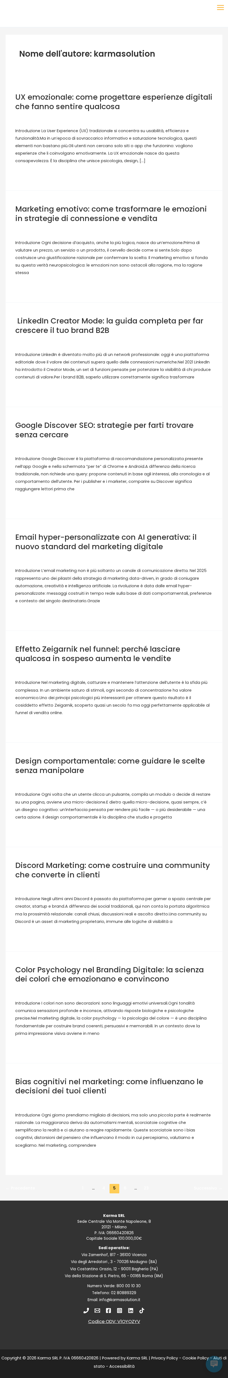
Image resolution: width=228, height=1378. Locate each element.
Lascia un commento (39, 118)
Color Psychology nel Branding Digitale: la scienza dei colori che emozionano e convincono (109, 974)
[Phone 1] (86, 1310)
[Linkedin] (130, 1310)
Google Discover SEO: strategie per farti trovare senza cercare (104, 430)
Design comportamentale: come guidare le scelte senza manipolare (110, 765)
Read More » (27, 175)
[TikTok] (142, 1310)
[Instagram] (119, 1310)
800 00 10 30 (129, 1286)
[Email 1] (97, 1310)
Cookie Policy (195, 1358)
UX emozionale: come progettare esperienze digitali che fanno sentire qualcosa (113, 102)
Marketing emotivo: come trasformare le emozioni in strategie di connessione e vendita (111, 214)
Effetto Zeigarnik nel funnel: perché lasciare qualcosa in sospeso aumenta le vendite (97, 654)
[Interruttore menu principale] (220, 7)
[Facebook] (108, 1310)
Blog (73, 118)
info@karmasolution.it (119, 1299)
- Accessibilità (120, 1366)
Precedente (20, 1188)
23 (146, 1188)
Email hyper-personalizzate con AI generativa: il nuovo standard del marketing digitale (106, 542)
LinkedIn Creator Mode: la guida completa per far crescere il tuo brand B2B (109, 325)
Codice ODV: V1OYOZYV (114, 1321)
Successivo (208, 1188)
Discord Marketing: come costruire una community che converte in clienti (112, 870)
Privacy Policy (164, 1358)
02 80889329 (123, 1293)
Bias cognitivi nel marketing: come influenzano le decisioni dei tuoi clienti (109, 1086)
